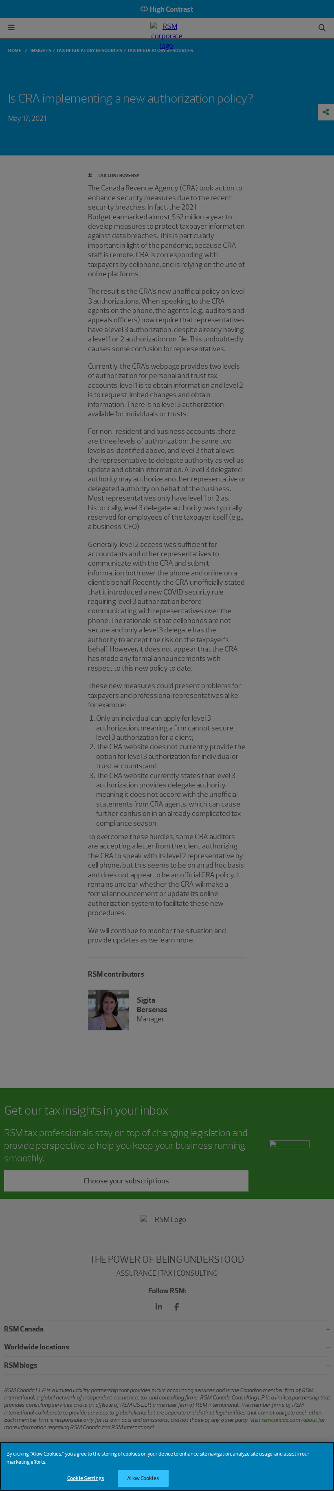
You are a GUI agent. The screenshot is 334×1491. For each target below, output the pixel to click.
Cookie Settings (85, 1478)
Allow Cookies (143, 1478)
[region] (167, 1466)
